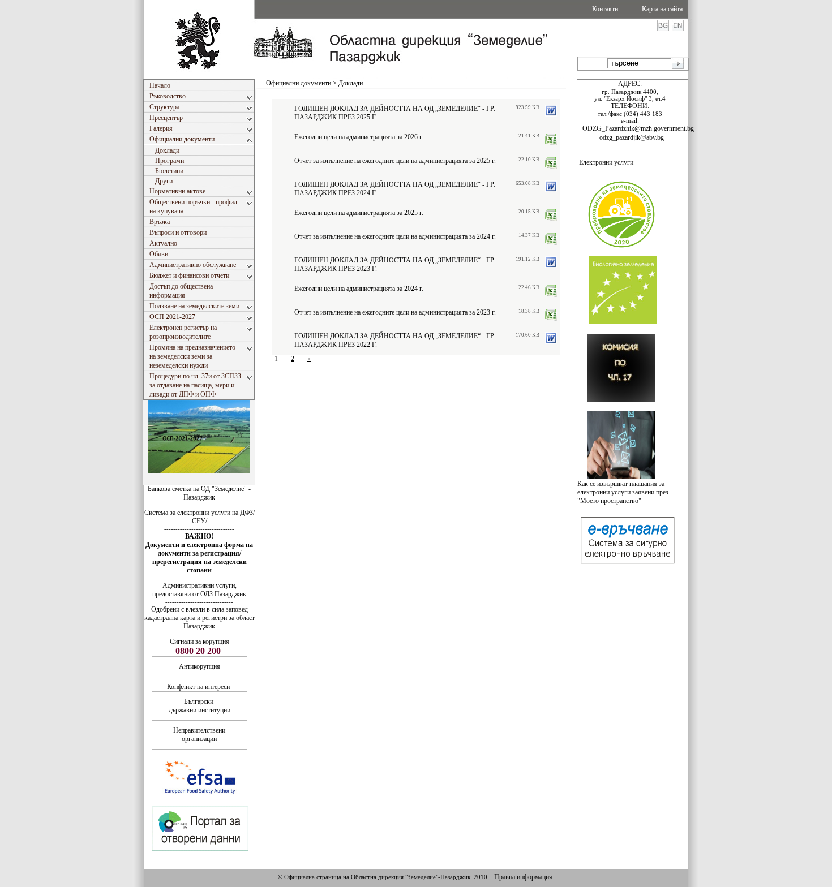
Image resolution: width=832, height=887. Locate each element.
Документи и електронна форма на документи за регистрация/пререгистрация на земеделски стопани (199, 557)
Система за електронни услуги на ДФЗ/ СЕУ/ (199, 517)
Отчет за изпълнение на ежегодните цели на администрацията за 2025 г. (395, 161)
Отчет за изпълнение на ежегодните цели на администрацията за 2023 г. (395, 312)
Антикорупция (199, 666)
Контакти (605, 9)
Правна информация (523, 877)
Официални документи (298, 83)
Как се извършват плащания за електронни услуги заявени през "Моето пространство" (622, 492)
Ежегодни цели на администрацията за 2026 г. (358, 137)
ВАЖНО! (199, 536)
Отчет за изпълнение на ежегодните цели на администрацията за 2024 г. (395, 236)
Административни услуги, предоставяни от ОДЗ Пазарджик (199, 590)
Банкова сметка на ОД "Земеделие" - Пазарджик (199, 493)
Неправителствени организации (199, 734)
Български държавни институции (199, 705)
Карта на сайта (662, 9)
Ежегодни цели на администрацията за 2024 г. (358, 288)
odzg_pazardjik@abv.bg (631, 137)
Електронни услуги (606, 162)
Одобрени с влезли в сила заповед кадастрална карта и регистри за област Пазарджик (199, 617)
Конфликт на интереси (198, 687)
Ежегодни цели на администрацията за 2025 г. (358, 213)
